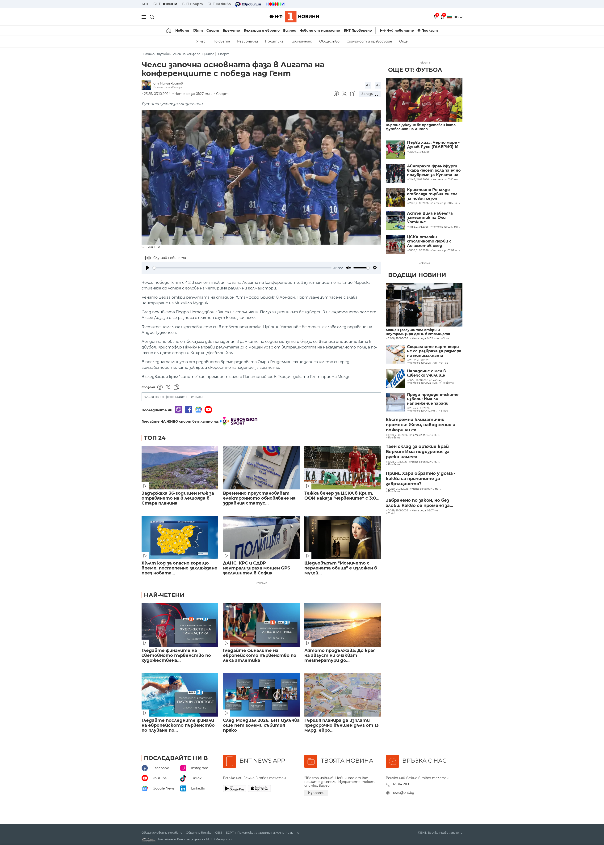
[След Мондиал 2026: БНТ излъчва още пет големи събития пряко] (261, 695)
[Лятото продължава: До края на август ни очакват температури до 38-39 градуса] (342, 625)
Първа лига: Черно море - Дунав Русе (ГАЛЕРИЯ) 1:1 (433, 144)
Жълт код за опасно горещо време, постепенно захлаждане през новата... (179, 568)
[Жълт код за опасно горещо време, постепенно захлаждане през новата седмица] (180, 537)
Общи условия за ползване (162, 832)
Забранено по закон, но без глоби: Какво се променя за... (419, 503)
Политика (274, 41)
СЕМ (218, 832)
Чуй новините (400, 30)
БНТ (145, 4)
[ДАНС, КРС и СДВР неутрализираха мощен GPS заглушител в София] (261, 537)
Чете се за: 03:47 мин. (425, 435)
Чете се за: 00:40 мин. (426, 489)
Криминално (301, 41)
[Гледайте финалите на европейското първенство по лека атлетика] (261, 625)
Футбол (164, 54)
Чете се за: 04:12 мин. (423, 410)
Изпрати (316, 793)
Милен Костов (171, 83)
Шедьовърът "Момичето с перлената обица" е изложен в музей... (340, 568)
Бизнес (289, 30)
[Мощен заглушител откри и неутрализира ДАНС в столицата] (424, 305)
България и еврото (261, 30)
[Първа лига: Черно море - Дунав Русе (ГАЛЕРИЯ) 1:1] (395, 149)
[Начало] (169, 30)
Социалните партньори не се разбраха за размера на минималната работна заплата (434, 351)
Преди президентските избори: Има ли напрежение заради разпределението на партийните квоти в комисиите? (432, 399)
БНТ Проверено (358, 30)
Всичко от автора (168, 87)
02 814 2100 (401, 784)
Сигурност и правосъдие (369, 41)
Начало (149, 54)
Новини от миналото (319, 30)
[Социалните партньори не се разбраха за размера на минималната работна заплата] (395, 354)
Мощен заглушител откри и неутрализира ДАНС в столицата (418, 332)
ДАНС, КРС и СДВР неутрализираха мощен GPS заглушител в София (256, 568)
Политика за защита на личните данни (268, 832)
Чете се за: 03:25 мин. (423, 362)
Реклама (261, 583)
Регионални (247, 41)
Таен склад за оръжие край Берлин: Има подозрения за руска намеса (417, 451)
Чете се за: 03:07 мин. (426, 510)
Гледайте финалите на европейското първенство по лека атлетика (259, 655)
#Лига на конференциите (165, 397)
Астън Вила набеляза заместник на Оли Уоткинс (430, 217)
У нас (201, 41)
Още (403, 41)
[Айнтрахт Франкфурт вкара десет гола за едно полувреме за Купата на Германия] (395, 173)
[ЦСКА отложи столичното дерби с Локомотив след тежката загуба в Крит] (395, 244)
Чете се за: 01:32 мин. (425, 338)
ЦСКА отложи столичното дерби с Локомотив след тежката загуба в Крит (433, 241)
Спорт (212, 30)
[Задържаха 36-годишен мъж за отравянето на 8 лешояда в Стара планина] (180, 467)
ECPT (230, 832)
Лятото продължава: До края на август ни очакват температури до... (340, 655)
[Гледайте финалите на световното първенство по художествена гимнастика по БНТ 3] (180, 625)
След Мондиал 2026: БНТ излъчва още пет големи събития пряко (261, 725)
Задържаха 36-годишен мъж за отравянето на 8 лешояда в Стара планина (178, 498)
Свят (198, 30)
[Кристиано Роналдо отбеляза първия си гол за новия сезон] (395, 197)
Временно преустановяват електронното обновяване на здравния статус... (259, 498)
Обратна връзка (198, 832)
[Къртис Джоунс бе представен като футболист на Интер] (424, 100)
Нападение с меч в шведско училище (426, 373)
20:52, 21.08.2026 (419, 360)
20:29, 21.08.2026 (398, 510)
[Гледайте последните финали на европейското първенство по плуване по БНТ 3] (180, 695)
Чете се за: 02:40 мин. (425, 462)
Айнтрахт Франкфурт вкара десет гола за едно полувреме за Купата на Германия (434, 170)
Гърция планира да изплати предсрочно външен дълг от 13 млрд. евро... (341, 725)
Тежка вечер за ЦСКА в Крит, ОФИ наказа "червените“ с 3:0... (341, 496)
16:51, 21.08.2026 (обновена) (425, 380)
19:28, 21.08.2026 (397, 462)
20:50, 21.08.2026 (398, 489)
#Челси (197, 397)
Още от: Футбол (415, 69)
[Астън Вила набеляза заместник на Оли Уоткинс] (395, 220)
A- (378, 85)
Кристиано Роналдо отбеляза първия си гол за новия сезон (432, 194)
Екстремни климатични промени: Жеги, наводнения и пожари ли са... (420, 425)
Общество (329, 41)
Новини (182, 30)
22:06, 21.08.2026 (398, 338)
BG (456, 17)
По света (221, 41)
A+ (368, 85)
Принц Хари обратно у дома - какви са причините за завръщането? (421, 478)
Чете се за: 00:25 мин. (423, 383)
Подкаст (429, 30)
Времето (231, 30)
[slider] (242, 268)
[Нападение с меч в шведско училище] (395, 378)
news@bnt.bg (403, 792)
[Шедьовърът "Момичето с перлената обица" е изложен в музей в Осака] (342, 537)
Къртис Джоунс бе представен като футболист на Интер (421, 127)
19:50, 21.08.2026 (397, 435)
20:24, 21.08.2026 (419, 408)
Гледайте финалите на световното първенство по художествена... (176, 655)
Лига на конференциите (193, 54)
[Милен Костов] (147, 85)
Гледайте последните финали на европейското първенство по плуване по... (178, 725)
